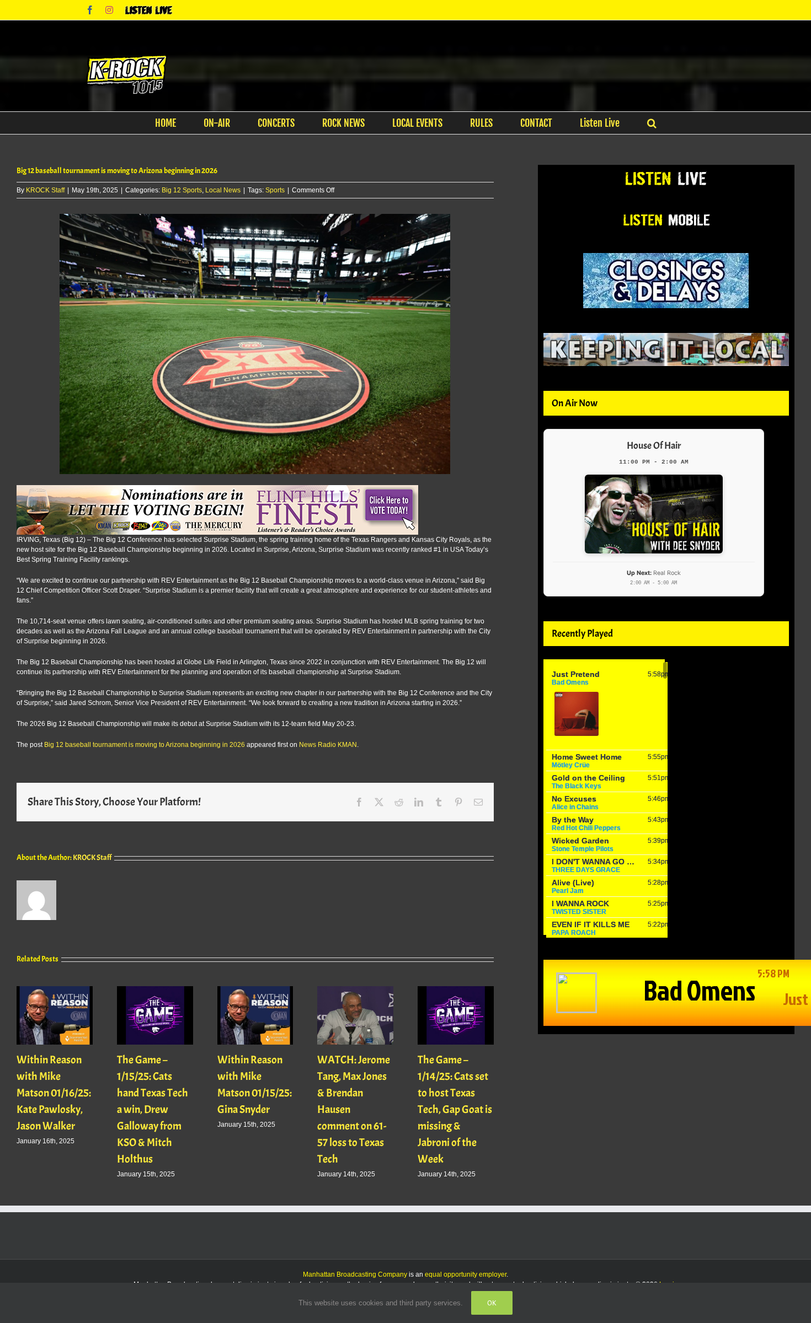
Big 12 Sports (182, 190)
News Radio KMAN (328, 745)
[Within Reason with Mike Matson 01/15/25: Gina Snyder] (255, 990)
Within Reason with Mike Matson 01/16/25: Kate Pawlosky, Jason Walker (54, 1093)
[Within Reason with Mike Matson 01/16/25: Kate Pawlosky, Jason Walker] (55, 990)
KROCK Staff (45, 190)
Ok (492, 1303)
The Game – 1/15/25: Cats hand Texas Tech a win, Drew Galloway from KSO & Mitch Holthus (152, 1109)
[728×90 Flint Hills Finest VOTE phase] (217, 490)
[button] (651, 123)
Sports (275, 190)
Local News (223, 190)
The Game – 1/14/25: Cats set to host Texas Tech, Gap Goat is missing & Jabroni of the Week (455, 1109)
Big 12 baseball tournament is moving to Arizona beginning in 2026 (144, 745)
